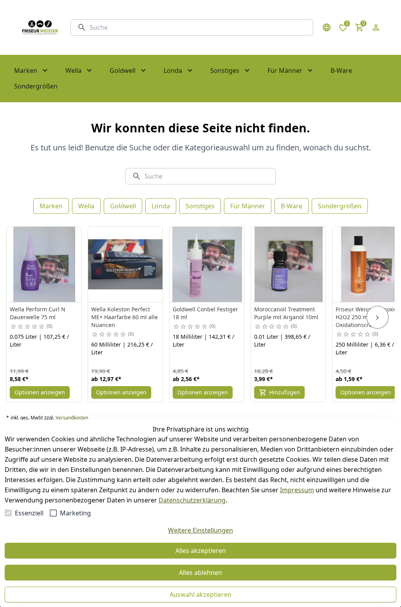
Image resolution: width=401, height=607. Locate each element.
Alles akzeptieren (200, 550)
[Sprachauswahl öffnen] (326, 27)
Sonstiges (200, 206)
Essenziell (29, 513)
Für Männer (247, 206)
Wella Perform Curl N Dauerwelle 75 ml (37, 313)
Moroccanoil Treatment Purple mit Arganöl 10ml (286, 313)
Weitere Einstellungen (200, 530)
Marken (51, 206)
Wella (86, 206)
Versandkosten (72, 418)
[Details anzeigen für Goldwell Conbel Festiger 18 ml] (207, 264)
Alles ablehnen (200, 572)
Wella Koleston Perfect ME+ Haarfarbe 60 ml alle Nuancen (124, 317)
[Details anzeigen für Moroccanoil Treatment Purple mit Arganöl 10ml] (288, 264)
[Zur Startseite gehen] (40, 27)
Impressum (297, 490)
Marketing (75, 513)
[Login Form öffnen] (376, 27)
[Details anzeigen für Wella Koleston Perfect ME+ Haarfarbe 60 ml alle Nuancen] (125, 264)
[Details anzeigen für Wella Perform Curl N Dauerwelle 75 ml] (44, 264)
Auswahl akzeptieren (200, 594)
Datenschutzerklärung (192, 500)
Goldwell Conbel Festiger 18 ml (205, 313)
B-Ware (291, 206)
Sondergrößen (339, 206)
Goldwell (123, 206)
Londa (161, 206)
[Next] (377, 317)
